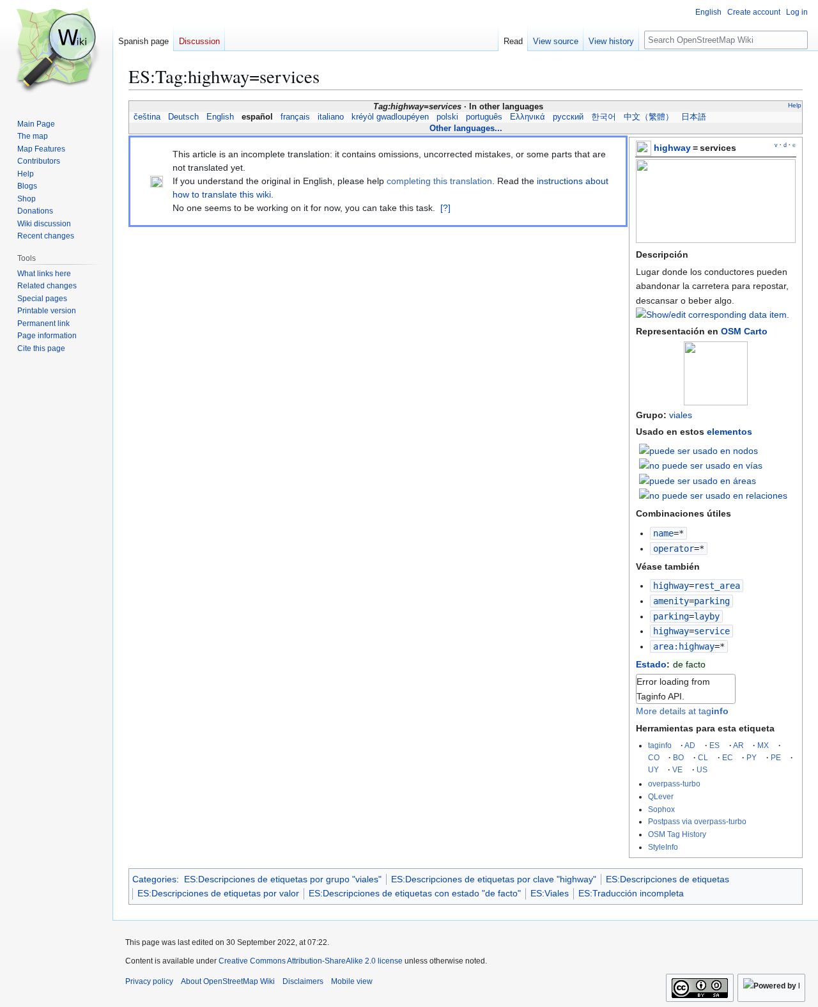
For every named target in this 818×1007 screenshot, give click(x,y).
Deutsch (183, 117)
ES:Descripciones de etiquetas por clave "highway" (493, 879)
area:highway (683, 646)
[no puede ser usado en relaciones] (713, 495)
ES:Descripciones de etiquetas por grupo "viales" (283, 879)
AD (689, 745)
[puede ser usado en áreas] (697, 479)
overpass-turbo (674, 783)
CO (654, 757)
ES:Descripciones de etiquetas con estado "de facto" (415, 893)
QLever (661, 796)
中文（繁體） (648, 117)
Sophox (661, 809)
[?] (445, 208)
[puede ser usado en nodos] (698, 449)
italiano (330, 117)
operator (673, 548)
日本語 (694, 117)
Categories (154, 879)
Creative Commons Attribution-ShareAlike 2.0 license (311, 960)
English (220, 117)
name (663, 533)
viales (680, 415)
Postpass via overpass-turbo (697, 821)
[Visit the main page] (56, 51)
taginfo (660, 745)
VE (677, 769)
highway (672, 148)
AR (738, 745)
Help (794, 105)
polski (447, 117)
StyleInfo (663, 847)
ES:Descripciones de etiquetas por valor (218, 893)
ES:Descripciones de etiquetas (667, 879)
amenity (671, 601)
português (484, 117)
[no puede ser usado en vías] (700, 465)
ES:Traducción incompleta (631, 893)
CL (703, 757)
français (295, 117)
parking (671, 616)
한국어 (604, 117)
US (702, 769)
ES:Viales (549, 893)
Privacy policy (149, 981)
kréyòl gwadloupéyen (390, 117)
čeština (147, 117)
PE (776, 757)
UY (653, 769)
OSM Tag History (677, 834)
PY (751, 757)
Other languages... (465, 128)
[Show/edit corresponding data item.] (712, 314)
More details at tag (682, 711)
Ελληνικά (527, 117)
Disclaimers (302, 981)
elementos (729, 431)
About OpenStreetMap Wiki (228, 981)
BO (678, 757)
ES (714, 745)
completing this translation (439, 181)
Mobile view (352, 981)
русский (568, 117)
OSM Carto (744, 331)
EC (727, 757)
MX (763, 745)
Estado (651, 664)
